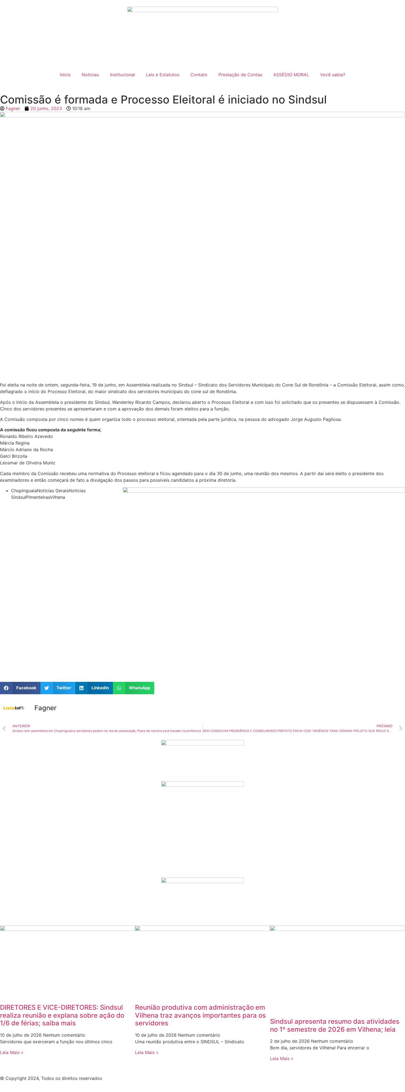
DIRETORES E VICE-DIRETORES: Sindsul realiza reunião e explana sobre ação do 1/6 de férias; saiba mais (62, 1015)
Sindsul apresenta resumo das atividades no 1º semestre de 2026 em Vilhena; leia (334, 1025)
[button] (20, 688)
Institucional (122, 74)
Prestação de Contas (240, 74)
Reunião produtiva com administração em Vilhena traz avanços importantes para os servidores (200, 1015)
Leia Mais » (11, 1052)
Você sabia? (332, 74)
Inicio (65, 74)
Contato (198, 74)
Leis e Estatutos (162, 74)
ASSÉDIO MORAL (291, 74)
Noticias (90, 74)
